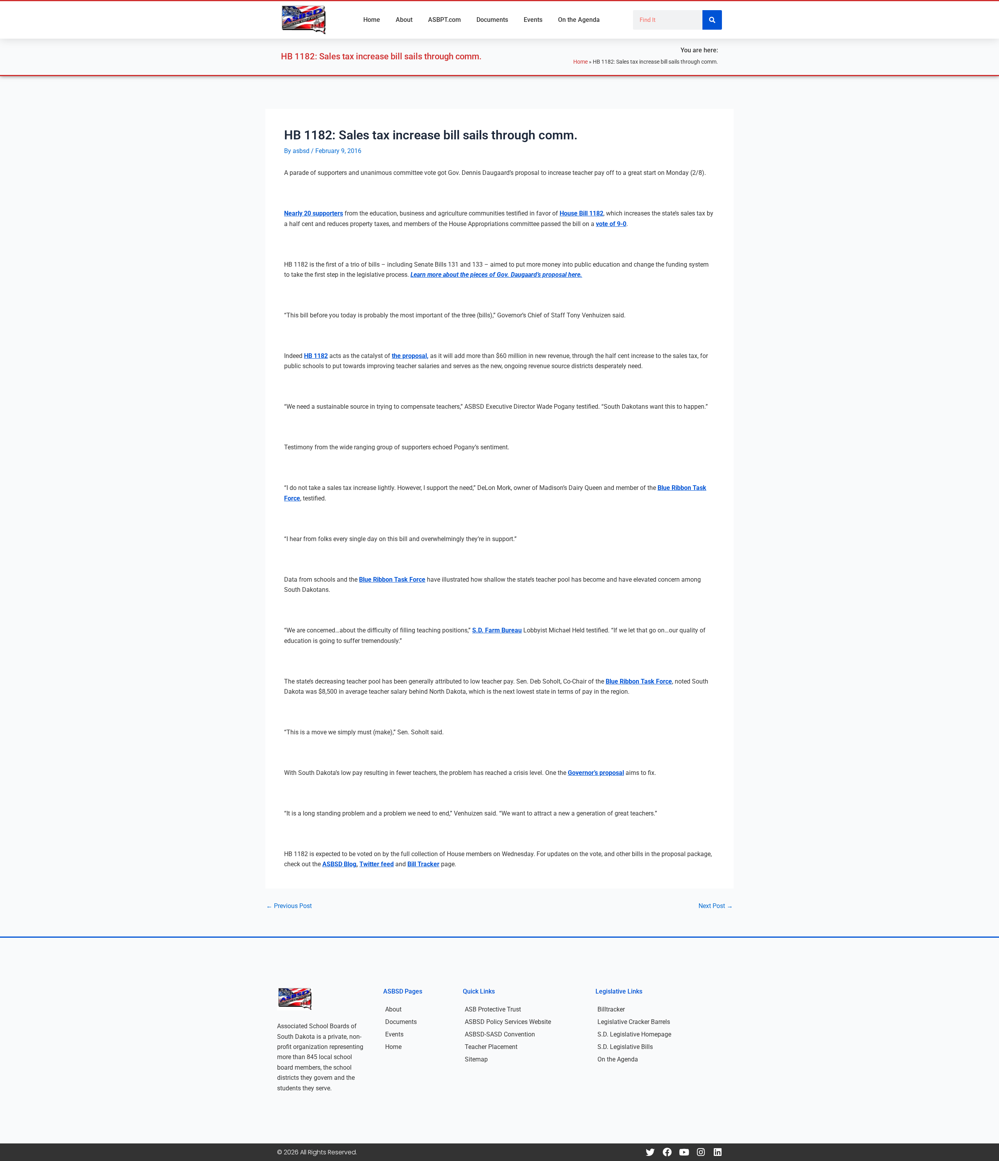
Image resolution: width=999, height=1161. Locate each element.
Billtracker (611, 1009)
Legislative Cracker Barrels (633, 1022)
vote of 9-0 (611, 224)
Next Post (716, 906)
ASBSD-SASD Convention (500, 1034)
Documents (492, 19)
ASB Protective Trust (493, 1009)
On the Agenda (579, 19)
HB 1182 (316, 356)
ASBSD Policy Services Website (508, 1022)
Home (371, 19)
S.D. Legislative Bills (625, 1047)
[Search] (712, 20)
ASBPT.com (444, 19)
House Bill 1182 (581, 213)
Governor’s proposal (596, 772)
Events (533, 19)
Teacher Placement (491, 1047)
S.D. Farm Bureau (497, 630)
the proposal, (410, 356)
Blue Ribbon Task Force (392, 579)
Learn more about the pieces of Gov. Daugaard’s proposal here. (496, 274)
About (404, 19)
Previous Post (289, 906)
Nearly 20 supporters (313, 213)
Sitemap (476, 1059)
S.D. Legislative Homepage (634, 1034)
